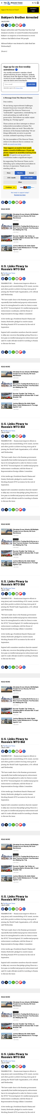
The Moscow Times (9, 273)
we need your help (14, 144)
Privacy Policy (19, 88)
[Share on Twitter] (6, 25)
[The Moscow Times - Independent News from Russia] (13, 3)
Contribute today (33, 10)
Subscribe (31, 84)
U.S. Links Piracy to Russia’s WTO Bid (14, 267)
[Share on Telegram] (9, 25)
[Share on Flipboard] (20, 25)
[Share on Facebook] (2, 25)
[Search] (35, 3)
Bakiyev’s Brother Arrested (19, 17)
